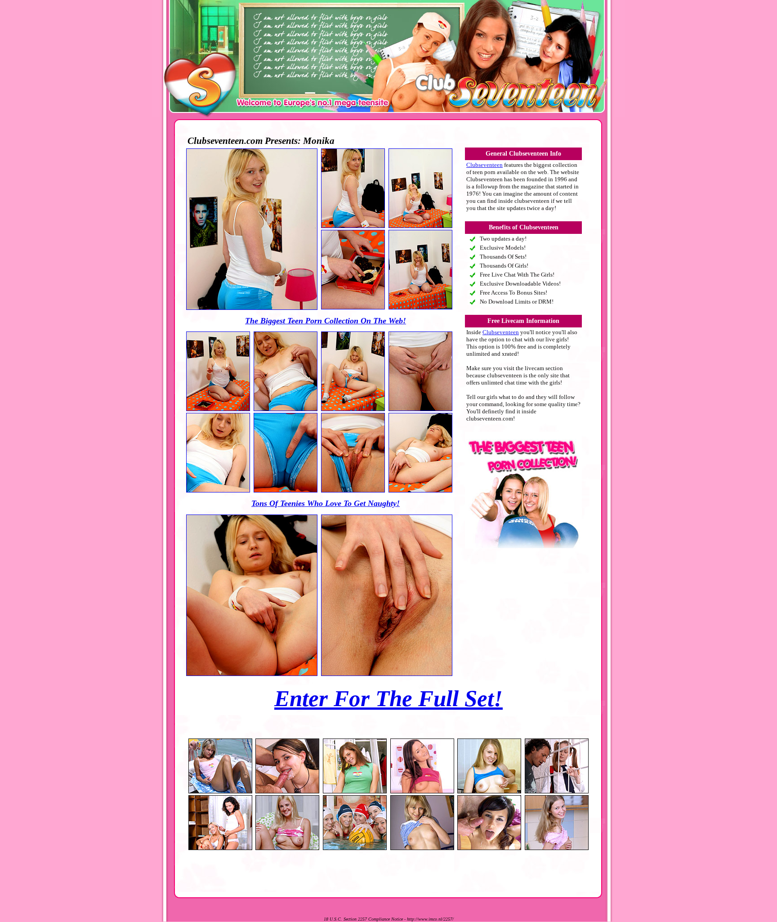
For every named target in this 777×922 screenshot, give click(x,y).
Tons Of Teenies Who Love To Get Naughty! (325, 503)
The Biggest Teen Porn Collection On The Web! (325, 320)
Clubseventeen (484, 164)
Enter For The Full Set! (388, 698)
